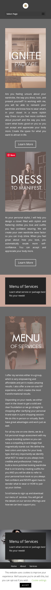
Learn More (25, 144)
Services (33, 566)
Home (14, 566)
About (23, 566)
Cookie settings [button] (39, 580)
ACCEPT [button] (25, 585)
